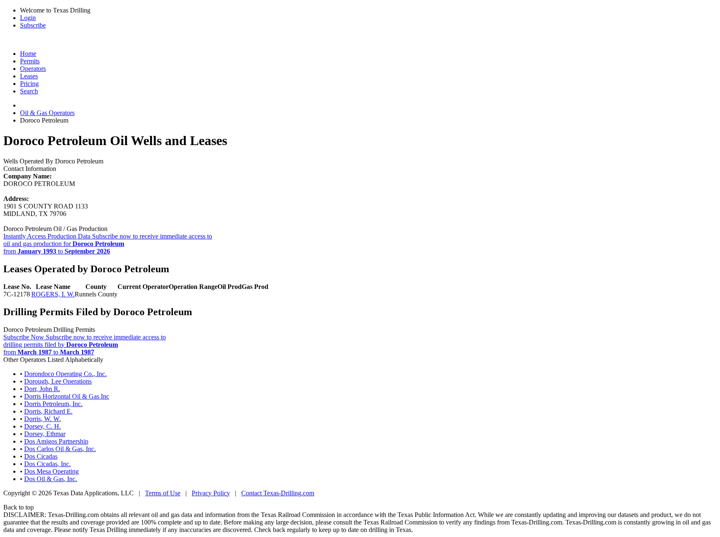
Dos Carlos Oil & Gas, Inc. (60, 448)
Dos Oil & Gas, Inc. (50, 478)
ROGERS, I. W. (53, 294)
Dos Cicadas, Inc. (47, 463)
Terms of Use (162, 493)
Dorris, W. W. (42, 418)
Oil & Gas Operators (47, 112)
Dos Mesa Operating (51, 471)
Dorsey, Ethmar (44, 433)
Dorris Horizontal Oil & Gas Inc (66, 396)
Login (28, 17)
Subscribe (33, 25)
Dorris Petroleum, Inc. (53, 403)
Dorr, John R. (42, 388)
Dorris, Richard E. (48, 411)
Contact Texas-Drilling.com (277, 493)
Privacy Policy (211, 493)
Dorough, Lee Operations (58, 381)
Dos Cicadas (41, 456)
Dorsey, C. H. (42, 426)
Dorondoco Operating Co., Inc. (65, 373)
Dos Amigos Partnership (56, 441)
